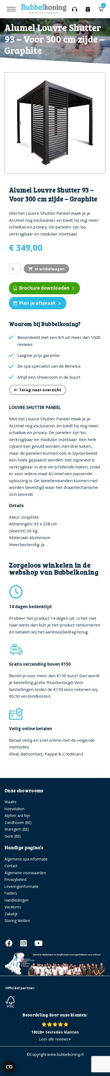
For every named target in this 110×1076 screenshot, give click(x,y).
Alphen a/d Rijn (17, 815)
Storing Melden (17, 920)
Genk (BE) (13, 836)
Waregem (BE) (17, 829)
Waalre (11, 801)
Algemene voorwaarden (25, 872)
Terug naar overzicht (39, 389)
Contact (11, 865)
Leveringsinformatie (21, 886)
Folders (11, 893)
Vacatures (13, 906)
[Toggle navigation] (11, 9)
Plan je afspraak (37, 303)
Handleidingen (17, 900)
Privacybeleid (15, 879)
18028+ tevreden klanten (55, 1032)
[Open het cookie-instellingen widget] (9, 1066)
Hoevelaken (15, 808)
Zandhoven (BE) (18, 822)
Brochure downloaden (44, 288)
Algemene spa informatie (26, 859)
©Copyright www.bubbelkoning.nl (55, 1054)
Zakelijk (11, 913)
